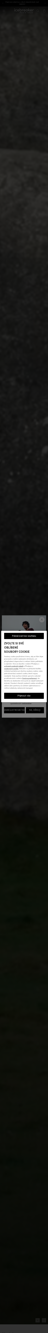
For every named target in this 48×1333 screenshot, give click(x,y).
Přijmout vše (24, 695)
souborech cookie (11, 669)
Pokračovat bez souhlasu (24, 636)
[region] (24, 666)
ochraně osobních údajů (13, 666)
